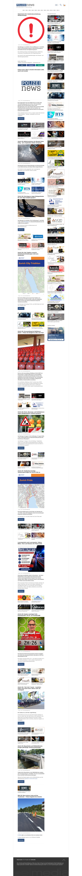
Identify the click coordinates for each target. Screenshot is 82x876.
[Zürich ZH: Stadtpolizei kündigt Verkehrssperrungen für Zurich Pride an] (31, 491)
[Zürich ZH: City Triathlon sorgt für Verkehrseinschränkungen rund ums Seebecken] (31, 275)
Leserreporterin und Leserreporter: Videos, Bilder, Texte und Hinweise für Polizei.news (30, 543)
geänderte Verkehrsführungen (31, 778)
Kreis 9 (48, 10)
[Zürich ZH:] (31, 700)
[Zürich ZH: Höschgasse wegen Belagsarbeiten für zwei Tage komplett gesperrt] (31, 208)
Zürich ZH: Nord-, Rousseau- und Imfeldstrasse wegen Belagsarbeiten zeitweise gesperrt (31, 412)
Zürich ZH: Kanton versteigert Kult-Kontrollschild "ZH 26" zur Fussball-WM (29, 614)
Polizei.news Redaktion (26, 100)
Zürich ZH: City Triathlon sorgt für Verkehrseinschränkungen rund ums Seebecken (28, 254)
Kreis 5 (36, 10)
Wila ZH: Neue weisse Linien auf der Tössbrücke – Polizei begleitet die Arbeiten (30, 796)
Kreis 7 (42, 10)
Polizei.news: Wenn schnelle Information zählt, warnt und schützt (31, 70)
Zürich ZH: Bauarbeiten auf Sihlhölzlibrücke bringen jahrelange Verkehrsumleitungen (30, 746)
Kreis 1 (24, 10)
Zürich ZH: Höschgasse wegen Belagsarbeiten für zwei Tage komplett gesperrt (31, 197)
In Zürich (20, 835)
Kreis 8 (45, 10)
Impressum (19, 859)
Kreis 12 (58, 10)
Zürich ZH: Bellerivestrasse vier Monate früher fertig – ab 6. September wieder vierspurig (31, 142)
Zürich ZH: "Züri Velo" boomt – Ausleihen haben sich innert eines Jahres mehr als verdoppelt (29, 688)
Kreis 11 (54, 10)
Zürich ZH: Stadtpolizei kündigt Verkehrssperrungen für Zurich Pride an (29, 471)
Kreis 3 (30, 10)
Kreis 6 (39, 10)
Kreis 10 (51, 10)
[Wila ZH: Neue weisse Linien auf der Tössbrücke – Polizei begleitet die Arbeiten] (31, 815)
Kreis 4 (33, 10)
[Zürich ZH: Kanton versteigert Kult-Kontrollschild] (31, 633)
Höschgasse (26, 221)
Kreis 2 (27, 10)
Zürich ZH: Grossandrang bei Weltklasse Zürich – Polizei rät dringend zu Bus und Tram (31, 332)
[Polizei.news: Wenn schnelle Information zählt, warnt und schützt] (31, 86)
